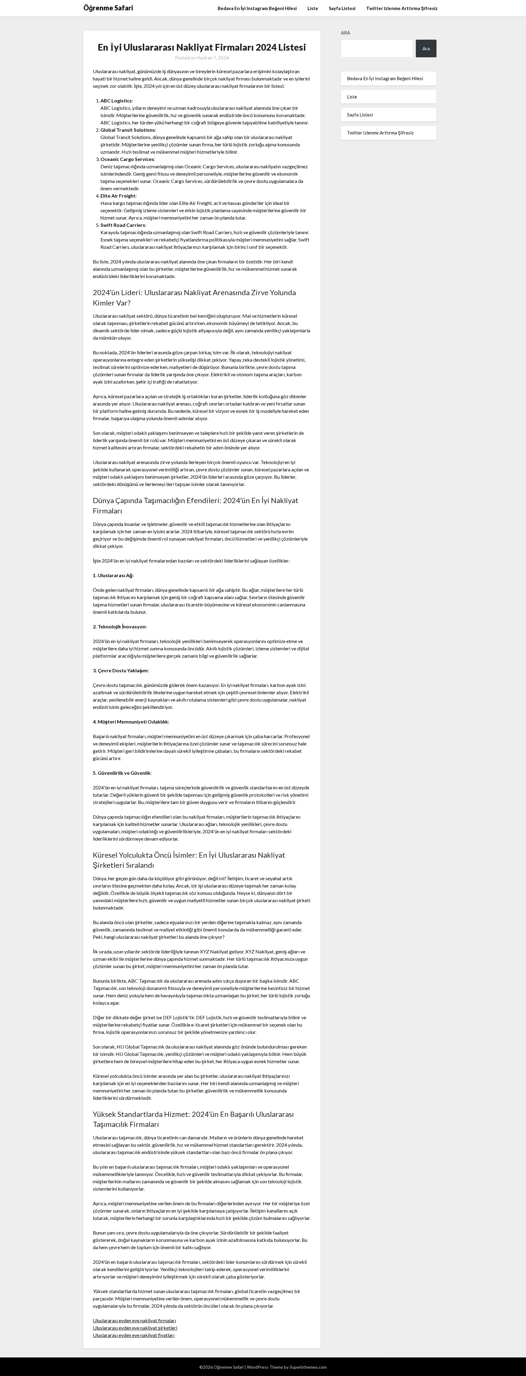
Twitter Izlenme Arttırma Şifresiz (402, 8)
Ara (345, 32)
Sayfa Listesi (342, 8)
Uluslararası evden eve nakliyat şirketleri (135, 1328)
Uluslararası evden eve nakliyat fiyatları (133, 1335)
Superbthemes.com (308, 1367)
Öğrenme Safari (108, 8)
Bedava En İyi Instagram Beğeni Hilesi (257, 8)
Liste (312, 8)
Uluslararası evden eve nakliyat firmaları (134, 1320)
